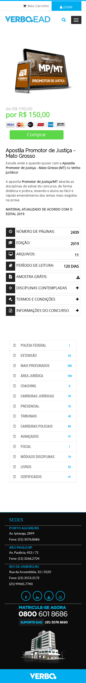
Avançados (45, 436)
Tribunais (45, 416)
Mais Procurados (46, 365)
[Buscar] (63, 20)
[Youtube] (48, 596)
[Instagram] (60, 596)
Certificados (45, 476)
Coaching (45, 385)
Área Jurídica (46, 375)
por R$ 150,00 (28, 114)
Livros (45, 466)
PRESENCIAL (45, 406)
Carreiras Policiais (45, 426)
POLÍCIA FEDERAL (45, 345)
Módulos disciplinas (45, 456)
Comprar (36, 134)
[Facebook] (26, 596)
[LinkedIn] (37, 596)
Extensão (45, 355)
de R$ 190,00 (19, 109)
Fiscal (45, 446)
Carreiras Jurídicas (45, 395)
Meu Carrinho (38, 6)
